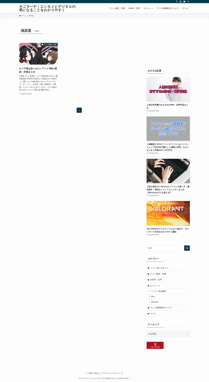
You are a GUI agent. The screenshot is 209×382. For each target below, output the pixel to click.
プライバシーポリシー (111, 373)
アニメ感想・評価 (158, 274)
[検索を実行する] (187, 248)
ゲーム (153, 313)
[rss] (180, 1)
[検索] (188, 1)
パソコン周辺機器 (158, 291)
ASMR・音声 (156, 280)
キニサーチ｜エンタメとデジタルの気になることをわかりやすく (47, 8)
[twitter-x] (177, 1)
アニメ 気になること (159, 268)
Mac (153, 297)
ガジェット (155, 285)
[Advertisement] (168, 45)
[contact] (184, 1)
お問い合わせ (93, 373)
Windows (155, 302)
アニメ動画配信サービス (161, 307)
